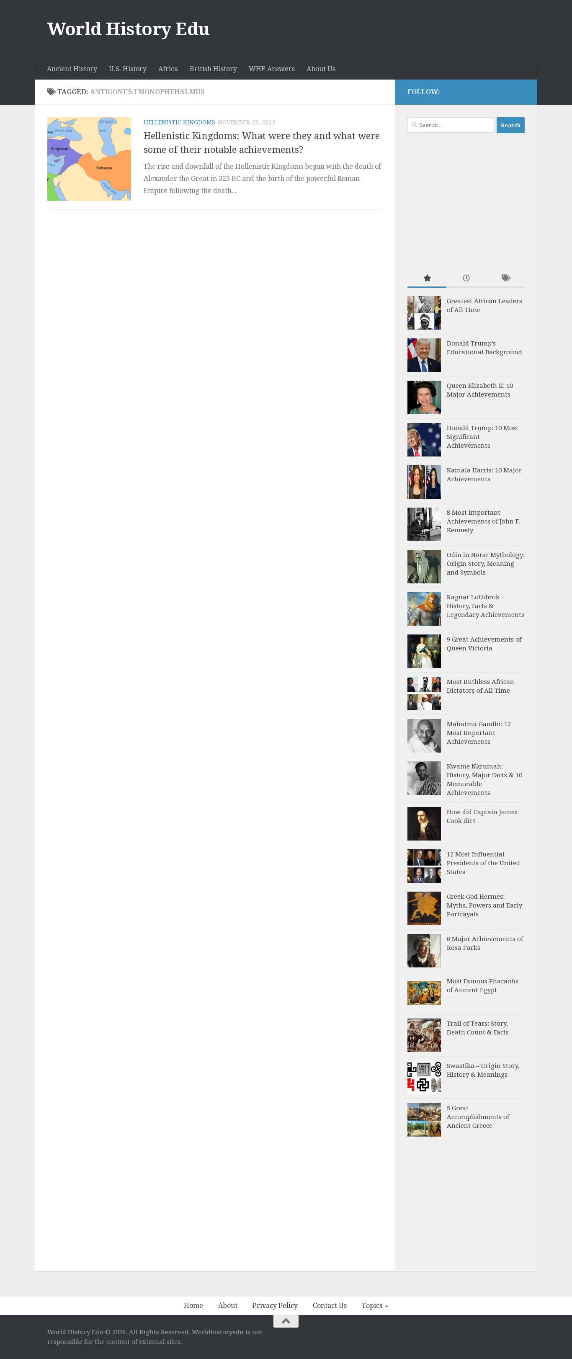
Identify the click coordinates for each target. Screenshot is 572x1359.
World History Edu (128, 29)
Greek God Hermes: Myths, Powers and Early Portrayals (484, 905)
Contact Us (330, 1306)
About (227, 1306)
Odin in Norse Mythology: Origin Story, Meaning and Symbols (486, 563)
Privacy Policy (275, 1306)
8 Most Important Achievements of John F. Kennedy (483, 521)
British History (213, 69)
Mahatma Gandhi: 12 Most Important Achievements (479, 732)
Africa (168, 69)
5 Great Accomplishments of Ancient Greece (478, 1116)
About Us (321, 69)
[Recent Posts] (465, 279)
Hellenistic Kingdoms (179, 122)
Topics (372, 1306)
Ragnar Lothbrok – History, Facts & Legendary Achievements (485, 606)
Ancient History (72, 69)
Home (193, 1306)
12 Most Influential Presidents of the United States (483, 863)
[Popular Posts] (426, 279)
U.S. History (128, 69)
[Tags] (505, 279)
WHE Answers (272, 69)
